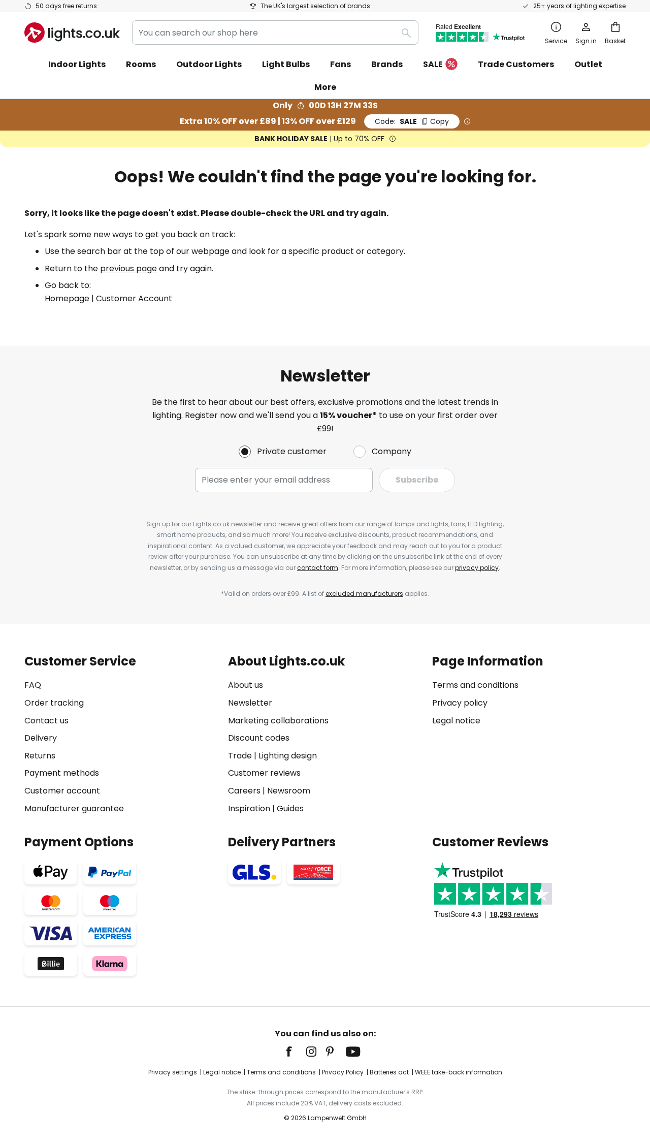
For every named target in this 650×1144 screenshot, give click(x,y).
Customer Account (134, 298)
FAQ (32, 685)
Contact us (46, 720)
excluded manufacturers (364, 593)
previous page (128, 268)
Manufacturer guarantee (74, 808)
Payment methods (61, 773)
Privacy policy (460, 703)
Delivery (40, 738)
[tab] (121, 734)
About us (245, 685)
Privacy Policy (343, 1072)
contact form (317, 567)
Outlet (588, 64)
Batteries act (389, 1072)
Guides (290, 808)
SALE (433, 64)
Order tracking (54, 703)
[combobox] (275, 32)
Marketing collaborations (278, 720)
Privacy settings (172, 1072)
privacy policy (477, 567)
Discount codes (258, 738)
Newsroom (288, 791)
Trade (240, 755)
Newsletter (250, 703)
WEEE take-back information (458, 1072)
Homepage (67, 298)
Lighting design (287, 755)
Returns (39, 755)
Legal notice (456, 720)
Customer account (62, 791)
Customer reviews (264, 773)
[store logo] (72, 32)
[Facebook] (295, 1051)
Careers (244, 791)
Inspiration (249, 808)
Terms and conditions (475, 685)
